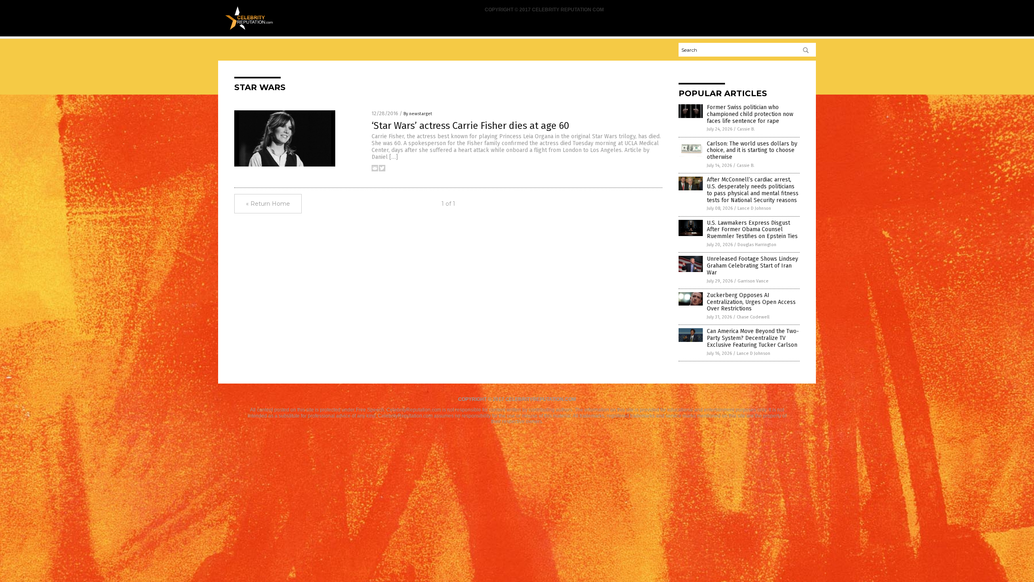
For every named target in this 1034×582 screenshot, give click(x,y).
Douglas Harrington (757, 244)
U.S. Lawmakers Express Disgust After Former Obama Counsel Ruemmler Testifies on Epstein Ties (752, 229)
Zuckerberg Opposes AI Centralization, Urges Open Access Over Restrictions (751, 302)
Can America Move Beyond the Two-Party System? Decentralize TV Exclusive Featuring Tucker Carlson (753, 338)
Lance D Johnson (754, 208)
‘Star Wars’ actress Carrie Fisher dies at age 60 (470, 125)
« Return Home (268, 203)
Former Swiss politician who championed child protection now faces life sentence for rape (750, 114)
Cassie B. (746, 129)
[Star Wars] (249, 29)
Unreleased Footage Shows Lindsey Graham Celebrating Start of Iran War (752, 265)
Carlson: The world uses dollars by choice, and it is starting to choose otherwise (752, 150)
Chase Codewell (753, 317)
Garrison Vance (753, 281)
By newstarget (418, 113)
